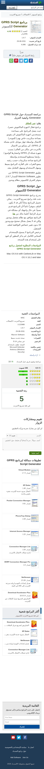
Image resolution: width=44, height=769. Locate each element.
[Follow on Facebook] (25, 737)
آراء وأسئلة (34, 355)
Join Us (25, 757)
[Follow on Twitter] (18, 737)
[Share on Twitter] (26, 60)
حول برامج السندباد (19, 751)
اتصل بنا (31, 747)
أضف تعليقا (35, 453)
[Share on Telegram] (21, 60)
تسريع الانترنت (18, 406)
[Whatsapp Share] (11, 60)
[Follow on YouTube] (13, 737)
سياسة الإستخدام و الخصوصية (15, 747)
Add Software (15, 757)
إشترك (22, 727)
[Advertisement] (22, 88)
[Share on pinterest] (16, 60)
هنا (14, 214)
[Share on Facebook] (31, 60)
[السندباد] (29, 3)
